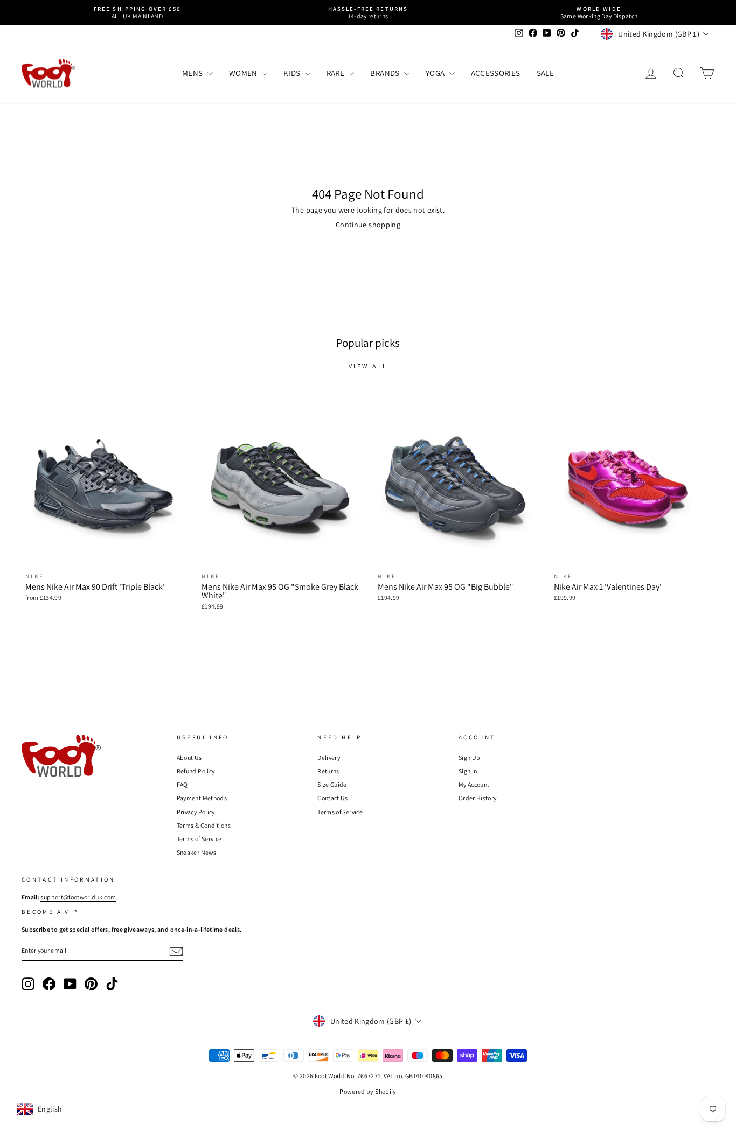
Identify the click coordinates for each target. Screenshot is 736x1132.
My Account (474, 784)
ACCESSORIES (495, 73)
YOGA (436, 73)
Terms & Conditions (204, 825)
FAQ (182, 784)
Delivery (328, 757)
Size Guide (332, 784)
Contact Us (332, 798)
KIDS (292, 73)
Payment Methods (202, 798)
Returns (328, 771)
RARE (336, 73)
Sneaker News (196, 852)
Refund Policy (196, 771)
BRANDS (385, 73)
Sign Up (469, 757)
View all (368, 366)
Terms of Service (199, 839)
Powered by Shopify (367, 1091)
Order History (478, 798)
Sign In (468, 771)
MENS (193, 73)
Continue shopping (368, 224)
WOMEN (244, 73)
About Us (189, 757)
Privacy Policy (196, 812)
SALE (545, 73)
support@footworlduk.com (78, 897)
